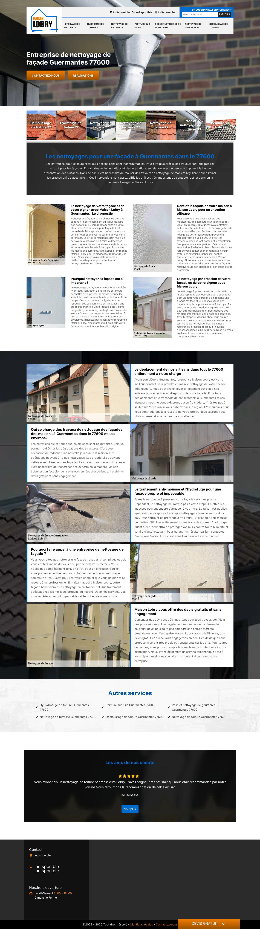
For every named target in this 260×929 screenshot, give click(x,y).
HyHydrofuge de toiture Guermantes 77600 (64, 707)
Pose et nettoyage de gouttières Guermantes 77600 (193, 707)
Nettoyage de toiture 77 (72, 26)
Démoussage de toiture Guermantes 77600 (134, 717)
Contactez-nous (46, 75)
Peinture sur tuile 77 (142, 26)
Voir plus (130, 809)
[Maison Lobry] (44, 20)
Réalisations (83, 75)
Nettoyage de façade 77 (119, 26)
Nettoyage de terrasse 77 (193, 26)
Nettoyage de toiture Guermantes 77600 (199, 717)
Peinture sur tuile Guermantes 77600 (130, 705)
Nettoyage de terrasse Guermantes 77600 (68, 717)
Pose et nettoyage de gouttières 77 (168, 26)
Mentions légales (141, 924)
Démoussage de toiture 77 (218, 26)
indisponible (121, 12)
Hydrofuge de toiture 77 (95, 26)
